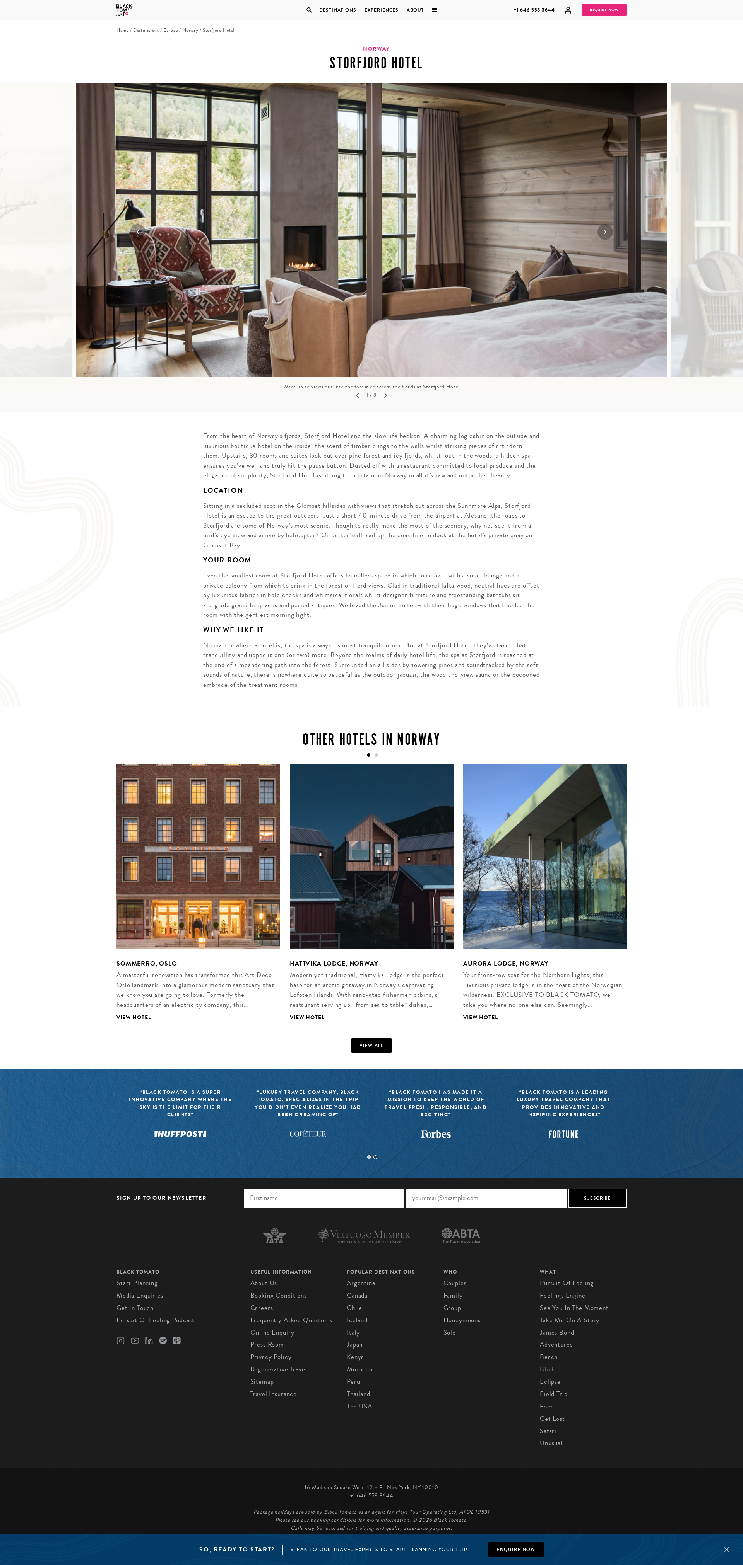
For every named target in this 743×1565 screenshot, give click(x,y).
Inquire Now (604, 10)
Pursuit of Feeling (567, 1283)
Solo (449, 1332)
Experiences (382, 10)
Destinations (337, 10)
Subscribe (597, 1198)
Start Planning (137, 1283)
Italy (353, 1332)
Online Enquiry (272, 1332)
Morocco (360, 1369)
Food (547, 1406)
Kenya (355, 1357)
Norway (191, 30)
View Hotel (133, 1017)
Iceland (357, 1320)
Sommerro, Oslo (146, 963)
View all (372, 1045)
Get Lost (552, 1419)
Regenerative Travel (278, 1369)
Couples (455, 1283)
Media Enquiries (139, 1295)
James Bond (557, 1332)
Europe (170, 30)
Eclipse (550, 1381)
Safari (548, 1431)
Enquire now (515, 1549)
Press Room (267, 1344)
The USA (359, 1406)
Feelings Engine (562, 1295)
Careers (261, 1308)
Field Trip (554, 1394)
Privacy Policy (271, 1357)
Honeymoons (462, 1320)
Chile (354, 1308)
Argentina (361, 1283)
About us (263, 1283)
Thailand (358, 1394)
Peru (353, 1381)
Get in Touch (135, 1308)
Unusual (551, 1443)
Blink (547, 1369)
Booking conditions (278, 1295)
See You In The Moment (574, 1308)
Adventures (556, 1344)
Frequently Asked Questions (291, 1320)
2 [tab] (375, 1157)
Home (122, 30)
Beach (549, 1357)
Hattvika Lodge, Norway (334, 963)
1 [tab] (369, 1157)
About (415, 10)
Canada (357, 1295)
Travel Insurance (273, 1394)
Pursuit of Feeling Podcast (155, 1320)
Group (452, 1308)
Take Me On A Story (569, 1320)
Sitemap (262, 1381)
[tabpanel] (193, 898)
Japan (355, 1344)
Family (453, 1295)
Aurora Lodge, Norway (505, 963)
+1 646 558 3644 (534, 10)
